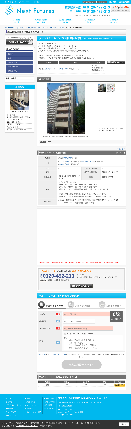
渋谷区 (45, 69)
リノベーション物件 (33, 412)
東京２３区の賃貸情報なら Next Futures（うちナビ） (83, 398)
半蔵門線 (84, 162)
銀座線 (61, 164)
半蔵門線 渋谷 (13, 67)
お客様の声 (49, 409)
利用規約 (42, 354)
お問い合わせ (50, 398)
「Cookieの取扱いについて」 (26, 426)
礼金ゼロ (29, 398)
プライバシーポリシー (57, 354)
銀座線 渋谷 (12, 71)
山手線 (61, 69)
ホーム (8, 398)
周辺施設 (48, 405)
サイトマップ (11, 412)
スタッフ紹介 (50, 402)
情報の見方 (121, 149)
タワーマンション (33, 405)
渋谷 (49, 69)
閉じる (124, 424)
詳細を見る (119, 385)
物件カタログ (11, 415)
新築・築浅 (30, 402)
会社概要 (9, 402)
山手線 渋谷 (12, 62)
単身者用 (29, 409)
